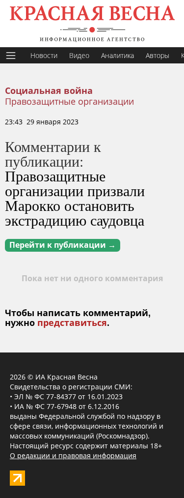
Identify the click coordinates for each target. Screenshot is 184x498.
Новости (43, 55)
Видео (79, 55)
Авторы (157, 55)
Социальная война (49, 91)
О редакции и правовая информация (73, 455)
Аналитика (117, 55)
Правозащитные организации (69, 101)
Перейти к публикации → (62, 245)
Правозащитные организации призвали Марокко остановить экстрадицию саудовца (75, 198)
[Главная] (92, 23)
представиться (72, 323)
